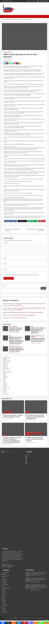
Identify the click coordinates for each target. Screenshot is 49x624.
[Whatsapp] (10, 63)
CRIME (4, 362)
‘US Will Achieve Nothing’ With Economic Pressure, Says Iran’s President (38, 340)
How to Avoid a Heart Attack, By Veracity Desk (16, 317)
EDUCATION (5, 367)
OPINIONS (5, 384)
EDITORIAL (5, 365)
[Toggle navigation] (3, 16)
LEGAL (4, 380)
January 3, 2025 (7, 59)
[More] (20, 63)
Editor (12, 59)
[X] (7, 63)
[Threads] (17, 63)
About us (29, 1)
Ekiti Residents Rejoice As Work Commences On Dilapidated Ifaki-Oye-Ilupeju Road (38, 330)
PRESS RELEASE (6, 387)
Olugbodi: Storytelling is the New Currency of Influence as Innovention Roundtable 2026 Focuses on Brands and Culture (16, 340)
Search (4, 285)
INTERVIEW (5, 376)
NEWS (10, 326)
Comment (6, 242)
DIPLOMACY (5, 364)
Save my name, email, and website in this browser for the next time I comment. (21, 274)
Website (5, 269)
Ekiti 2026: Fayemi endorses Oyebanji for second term (35, 230)
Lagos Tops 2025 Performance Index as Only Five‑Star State (22, 315)
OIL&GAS (5, 52)
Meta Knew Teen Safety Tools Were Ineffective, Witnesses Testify (15, 329)
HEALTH (4, 375)
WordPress (41, 618)
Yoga (4, 317)
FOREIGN (17, 346)
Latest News (7, 324)
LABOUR (4, 378)
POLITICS (10, 52)
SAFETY (4, 389)
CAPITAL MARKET (7, 360)
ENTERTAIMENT (12, 346)
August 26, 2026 (12, 332)
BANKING (5, 359)
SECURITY (5, 391)
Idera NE (4, 312)
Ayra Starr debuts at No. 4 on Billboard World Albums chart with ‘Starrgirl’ (16, 349)
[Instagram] (15, 63)
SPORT (4, 392)
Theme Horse (26, 618)
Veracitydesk (15, 618)
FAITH (4, 370)
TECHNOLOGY (14, 326)
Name (5, 258)
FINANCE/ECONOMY (7, 372)
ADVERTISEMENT (6, 357)
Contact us (34, 1)
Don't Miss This (7, 398)
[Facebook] (5, 63)
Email (5, 263)
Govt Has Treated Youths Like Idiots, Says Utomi (12, 230)
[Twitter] (12, 63)
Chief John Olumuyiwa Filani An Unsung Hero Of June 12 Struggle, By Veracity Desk (25, 312)
